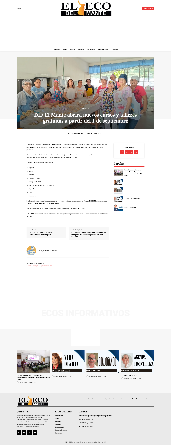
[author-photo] (18, 382)
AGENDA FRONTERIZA (132, 199)
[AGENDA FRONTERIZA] (118, 199)
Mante (85, 108)
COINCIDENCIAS (130, 207)
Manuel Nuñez (23, 382)
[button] (20, 9)
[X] (127, 152)
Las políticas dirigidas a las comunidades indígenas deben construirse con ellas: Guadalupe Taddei (33, 377)
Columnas (82, 423)
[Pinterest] (131, 152)
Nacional (82, 419)
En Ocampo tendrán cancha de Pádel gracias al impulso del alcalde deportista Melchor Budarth (88, 234)
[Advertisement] (85, 32)
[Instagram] (24, 432)
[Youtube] (35, 432)
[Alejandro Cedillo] (31, 250)
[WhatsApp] (136, 152)
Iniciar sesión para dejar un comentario (40, 266)
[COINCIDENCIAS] (118, 207)
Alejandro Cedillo (77, 133)
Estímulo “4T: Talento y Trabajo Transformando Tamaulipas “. (40, 233)
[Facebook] (122, 152)
